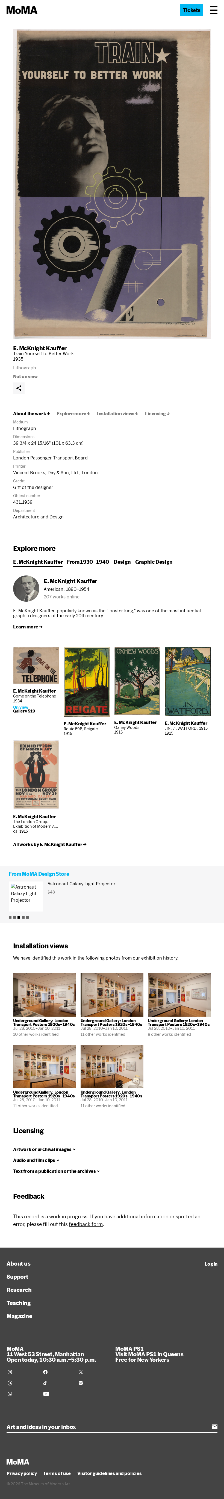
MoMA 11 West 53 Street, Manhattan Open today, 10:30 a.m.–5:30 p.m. (51, 1354)
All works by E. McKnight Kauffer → (49, 844)
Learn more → (27, 627)
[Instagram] (22, 1372)
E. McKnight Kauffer (40, 348)
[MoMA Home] (22, 10)
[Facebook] (57, 1372)
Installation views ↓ (117, 413)
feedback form (86, 1224)
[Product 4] (23, 917)
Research (19, 1289)
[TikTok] (57, 1383)
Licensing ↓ (157, 413)
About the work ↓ (31, 413)
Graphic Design (154, 562)
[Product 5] (27, 917)
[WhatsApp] (22, 1394)
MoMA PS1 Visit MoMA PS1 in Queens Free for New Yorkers (149, 1354)
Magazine (19, 1316)
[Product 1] (10, 917)
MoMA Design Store (45, 874)
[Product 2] (14, 917)
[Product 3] (18, 917)
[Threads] (22, 1383)
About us (18, 1263)
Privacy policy (22, 1473)
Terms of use (56, 1473)
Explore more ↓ (73, 413)
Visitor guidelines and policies (109, 1473)
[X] (93, 1372)
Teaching (19, 1302)
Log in (211, 1264)
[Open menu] (213, 10)
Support (17, 1276)
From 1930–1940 (88, 562)
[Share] (19, 388)
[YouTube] (57, 1394)
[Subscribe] (214, 1426)
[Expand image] (112, 184)
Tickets (192, 10)
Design (122, 562)
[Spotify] (93, 1383)
